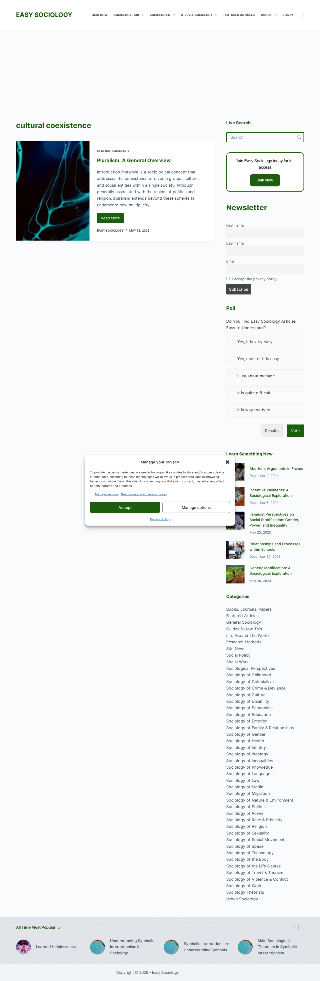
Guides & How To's (244, 628)
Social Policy (238, 655)
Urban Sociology (242, 898)
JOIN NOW (100, 15)
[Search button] (299, 137)
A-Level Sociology (197, 15)
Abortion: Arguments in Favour (277, 468)
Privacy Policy (160, 519)
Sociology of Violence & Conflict (257, 879)
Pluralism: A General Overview (134, 160)
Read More (112, 219)
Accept (125, 507)
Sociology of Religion (246, 826)
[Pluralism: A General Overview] (53, 191)
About (266, 15)
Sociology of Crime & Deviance (256, 688)
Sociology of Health (245, 740)
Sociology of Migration (248, 793)
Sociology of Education (248, 714)
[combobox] (260, 137)
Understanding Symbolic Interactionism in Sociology (132, 947)
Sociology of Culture (246, 694)
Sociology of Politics (246, 806)
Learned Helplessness (56, 946)
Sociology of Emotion (247, 720)
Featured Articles (239, 15)
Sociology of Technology (250, 852)
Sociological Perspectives (250, 668)
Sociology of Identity (246, 747)
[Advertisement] (160, 67)
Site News (235, 648)
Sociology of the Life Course (253, 865)
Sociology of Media (244, 786)
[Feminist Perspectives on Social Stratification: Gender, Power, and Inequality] (235, 521)
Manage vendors (106, 494)
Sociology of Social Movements (256, 839)
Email (230, 261)
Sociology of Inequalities (249, 760)
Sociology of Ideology (247, 753)
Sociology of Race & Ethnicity (254, 819)
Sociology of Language (248, 773)
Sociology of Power (245, 813)
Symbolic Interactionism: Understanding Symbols (206, 946)
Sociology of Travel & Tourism (254, 872)
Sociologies (160, 15)
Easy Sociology (44, 14)
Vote (295, 430)
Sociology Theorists (245, 892)
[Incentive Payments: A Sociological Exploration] (235, 496)
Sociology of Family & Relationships (260, 727)
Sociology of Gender (246, 734)
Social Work (237, 661)
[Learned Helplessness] (23, 947)
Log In (288, 15)
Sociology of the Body (247, 859)
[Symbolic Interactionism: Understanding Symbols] (171, 947)
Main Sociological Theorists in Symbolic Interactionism (277, 947)
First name (235, 225)
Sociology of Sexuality (247, 833)
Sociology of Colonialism (250, 681)
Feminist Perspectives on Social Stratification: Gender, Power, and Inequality (274, 520)
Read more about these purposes (144, 494)
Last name (235, 243)
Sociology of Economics (249, 707)
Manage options (196, 507)
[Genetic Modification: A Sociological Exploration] (235, 574)
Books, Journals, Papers (249, 609)
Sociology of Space (245, 846)
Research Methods (243, 641)
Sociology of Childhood (248, 674)
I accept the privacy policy (254, 279)
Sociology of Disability (247, 701)
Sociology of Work (244, 885)
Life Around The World (247, 635)
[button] (227, 461)
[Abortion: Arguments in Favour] (235, 472)
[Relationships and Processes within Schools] (235, 550)
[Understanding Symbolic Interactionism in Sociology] (97, 947)
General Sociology (113, 151)
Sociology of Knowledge (249, 767)
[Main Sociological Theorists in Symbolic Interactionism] (245, 947)
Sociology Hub (126, 15)
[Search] (302, 15)
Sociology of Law (243, 780)
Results (271, 430)
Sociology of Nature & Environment (259, 800)
